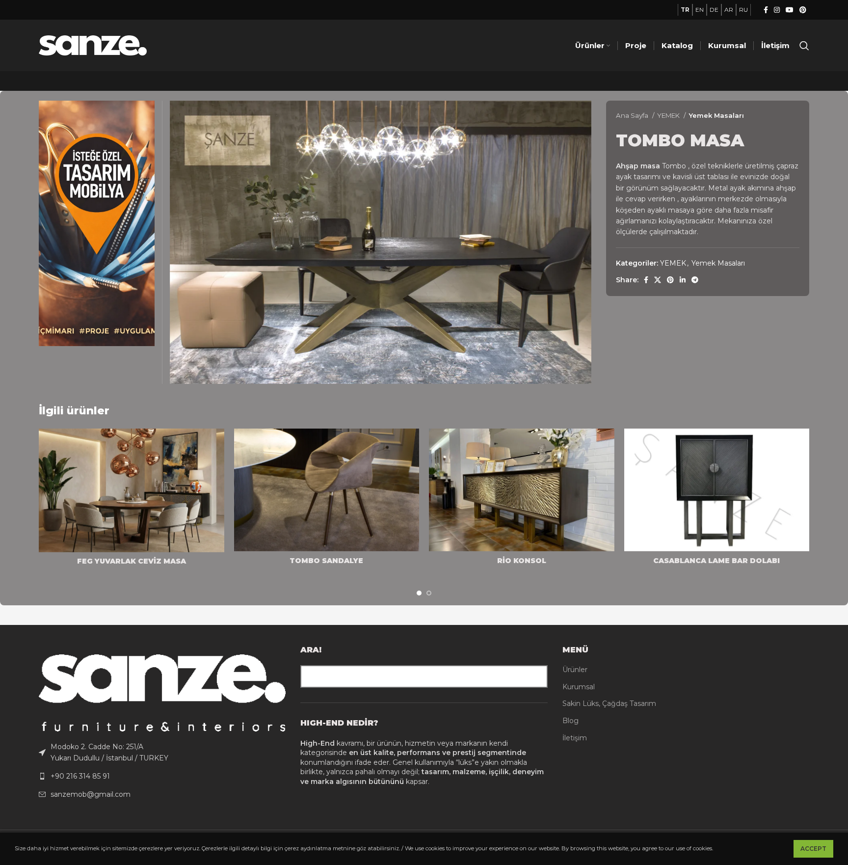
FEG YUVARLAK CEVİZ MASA (131, 561)
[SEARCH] (536, 676)
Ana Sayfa (633, 115)
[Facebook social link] (766, 9)
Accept (813, 848)
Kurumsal (578, 686)
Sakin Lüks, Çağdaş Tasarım (609, 703)
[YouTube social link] (789, 9)
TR (685, 9)
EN (699, 9)
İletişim (574, 737)
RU (743, 9)
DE (714, 9)
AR (728, 9)
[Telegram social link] (695, 279)
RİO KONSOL (521, 560)
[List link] (162, 752)
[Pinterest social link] (802, 9)
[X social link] (657, 279)
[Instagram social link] (777, 9)
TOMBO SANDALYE (326, 560)
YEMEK (669, 115)
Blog (570, 720)
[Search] (804, 45)
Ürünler (574, 669)
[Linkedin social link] (683, 279)
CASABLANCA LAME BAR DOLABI (716, 560)
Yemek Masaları (716, 115)
